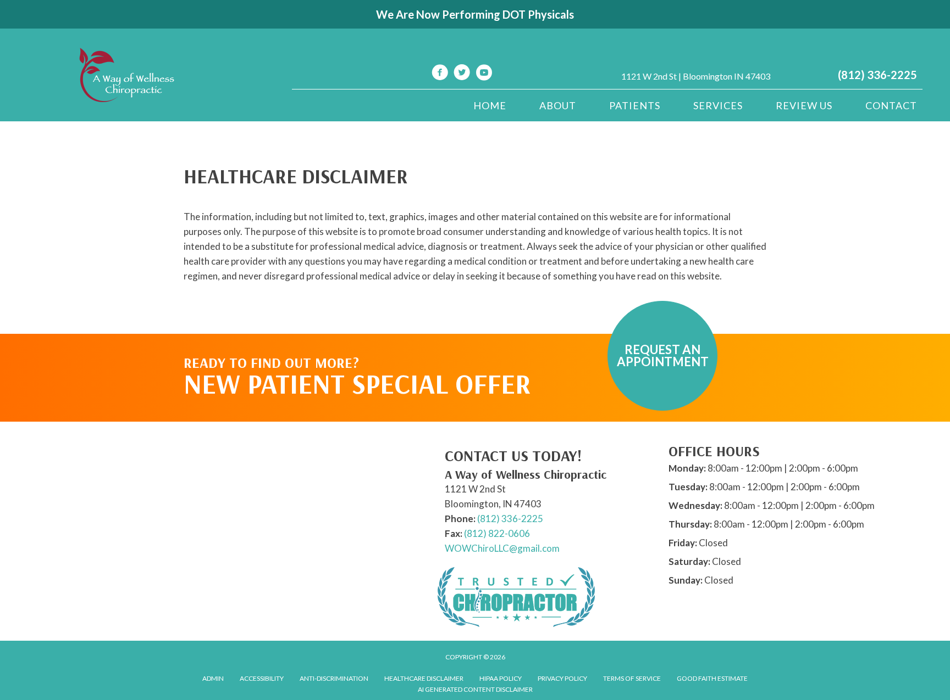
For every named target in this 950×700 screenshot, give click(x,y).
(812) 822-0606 (497, 533)
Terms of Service (632, 678)
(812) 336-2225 (877, 74)
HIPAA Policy (500, 678)
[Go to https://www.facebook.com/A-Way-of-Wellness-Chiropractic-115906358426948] (440, 73)
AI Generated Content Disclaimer (475, 689)
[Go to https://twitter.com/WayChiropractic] (462, 73)
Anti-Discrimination (334, 678)
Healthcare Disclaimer (423, 678)
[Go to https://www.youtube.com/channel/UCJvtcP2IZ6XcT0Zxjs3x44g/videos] (484, 73)
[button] (662, 356)
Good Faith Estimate (712, 678)
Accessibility (262, 678)
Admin (213, 678)
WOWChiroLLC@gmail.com (502, 548)
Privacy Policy (562, 678)
